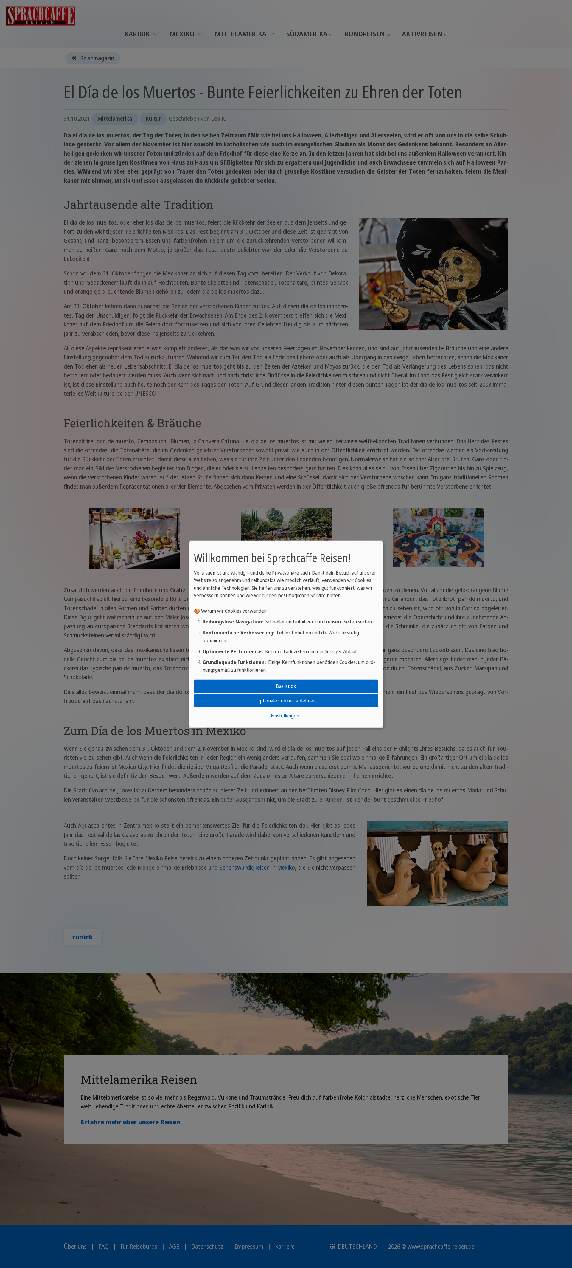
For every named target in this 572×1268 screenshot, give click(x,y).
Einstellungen (285, 715)
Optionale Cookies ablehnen (286, 700)
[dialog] (286, 634)
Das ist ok (286, 686)
